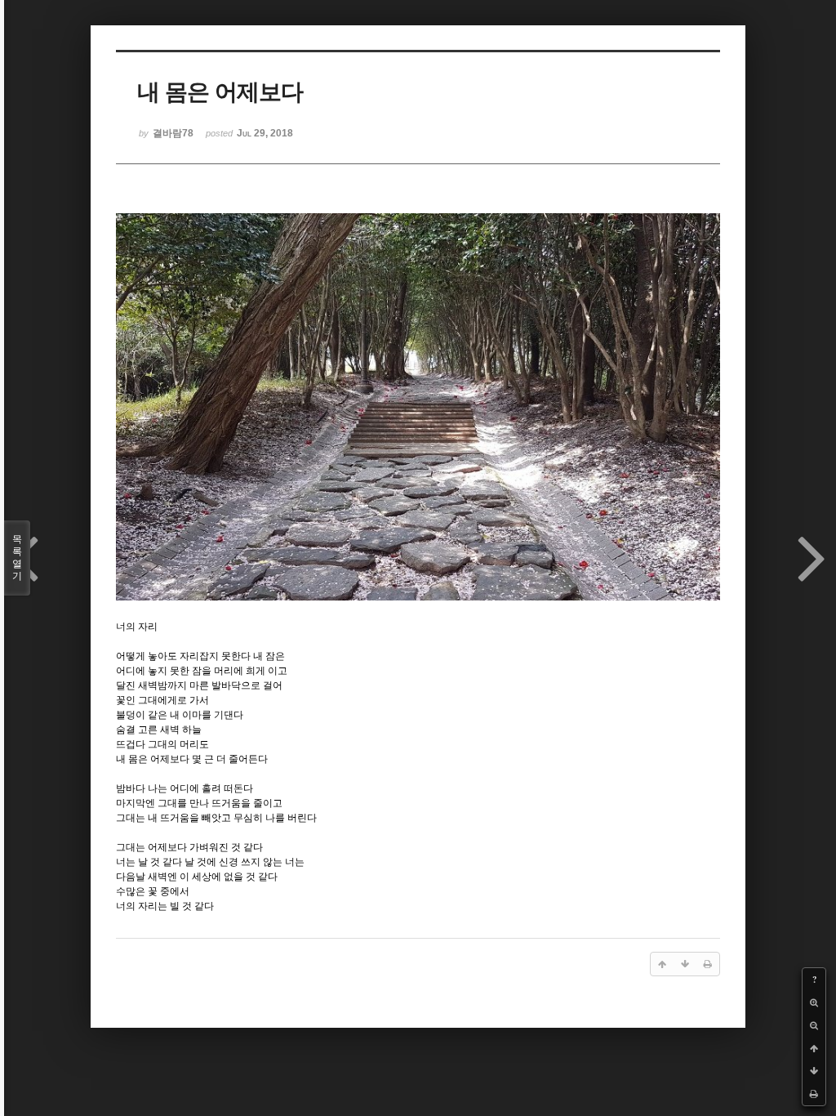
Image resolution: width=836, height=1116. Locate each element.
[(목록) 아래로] (814, 1071)
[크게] (814, 1002)
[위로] (814, 1048)
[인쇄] (814, 1094)
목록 (17, 557)
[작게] (814, 1025)
